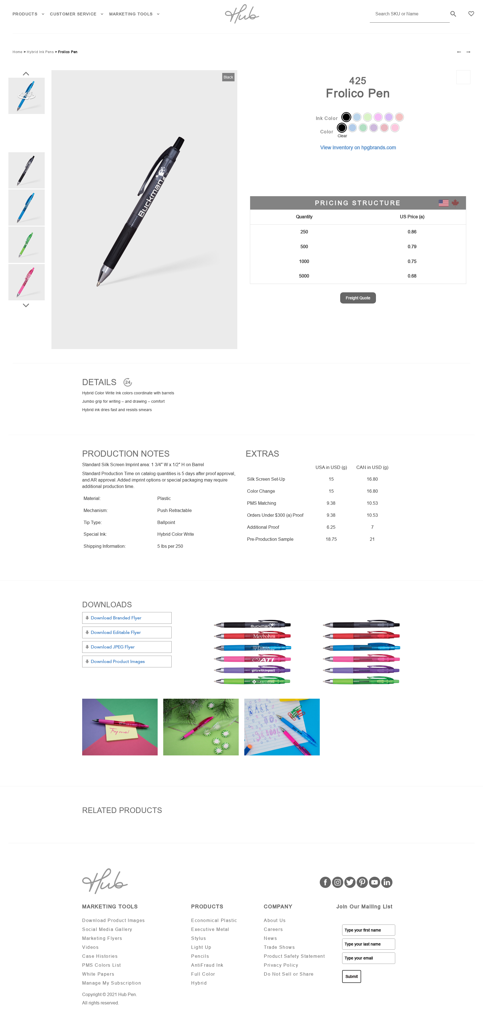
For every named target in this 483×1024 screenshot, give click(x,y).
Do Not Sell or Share (289, 974)
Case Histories (100, 956)
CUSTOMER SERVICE (73, 14)
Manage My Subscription (111, 983)
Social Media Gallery (107, 929)
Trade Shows (279, 947)
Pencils (200, 956)
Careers (273, 929)
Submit (351, 976)
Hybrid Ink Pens (40, 52)
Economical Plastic (214, 920)
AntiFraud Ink (207, 965)
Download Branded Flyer (116, 618)
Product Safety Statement (294, 956)
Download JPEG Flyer (113, 647)
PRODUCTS (25, 14)
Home (18, 52)
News (270, 938)
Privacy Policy (281, 965)
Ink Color (327, 118)
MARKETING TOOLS (131, 14)
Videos (90, 947)
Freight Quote (358, 298)
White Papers (98, 974)
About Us (275, 920)
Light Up (201, 947)
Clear (342, 136)
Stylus (198, 938)
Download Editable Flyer (116, 632)
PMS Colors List (101, 965)
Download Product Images (118, 661)
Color (326, 132)
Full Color (203, 974)
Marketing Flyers (102, 938)
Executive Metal (210, 929)
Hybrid (199, 983)
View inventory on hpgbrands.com (358, 147)
